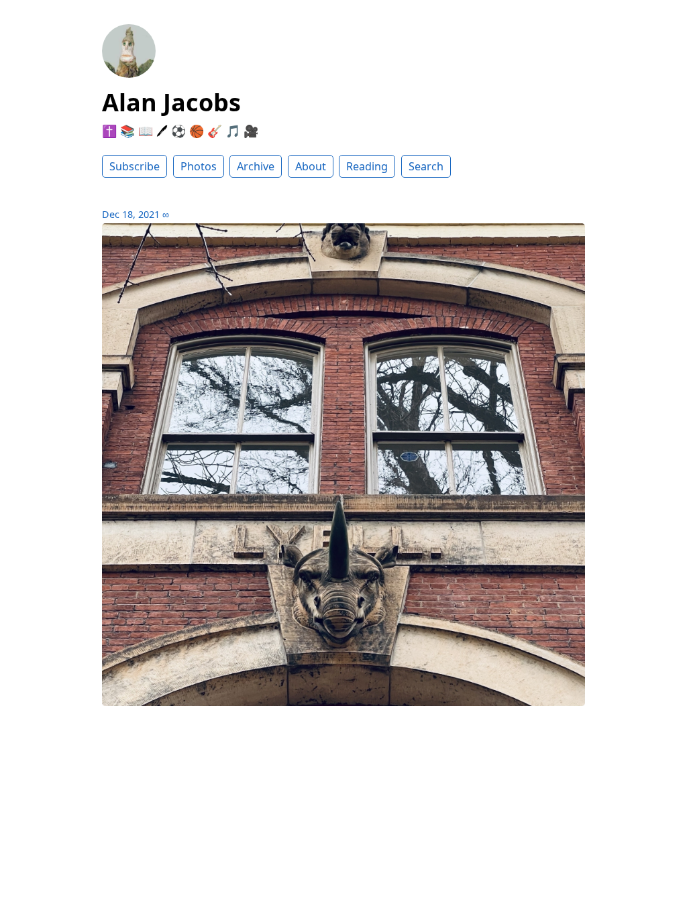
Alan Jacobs (171, 102)
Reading (367, 166)
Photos (198, 166)
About (310, 166)
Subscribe (134, 166)
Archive (255, 166)
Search (426, 166)
